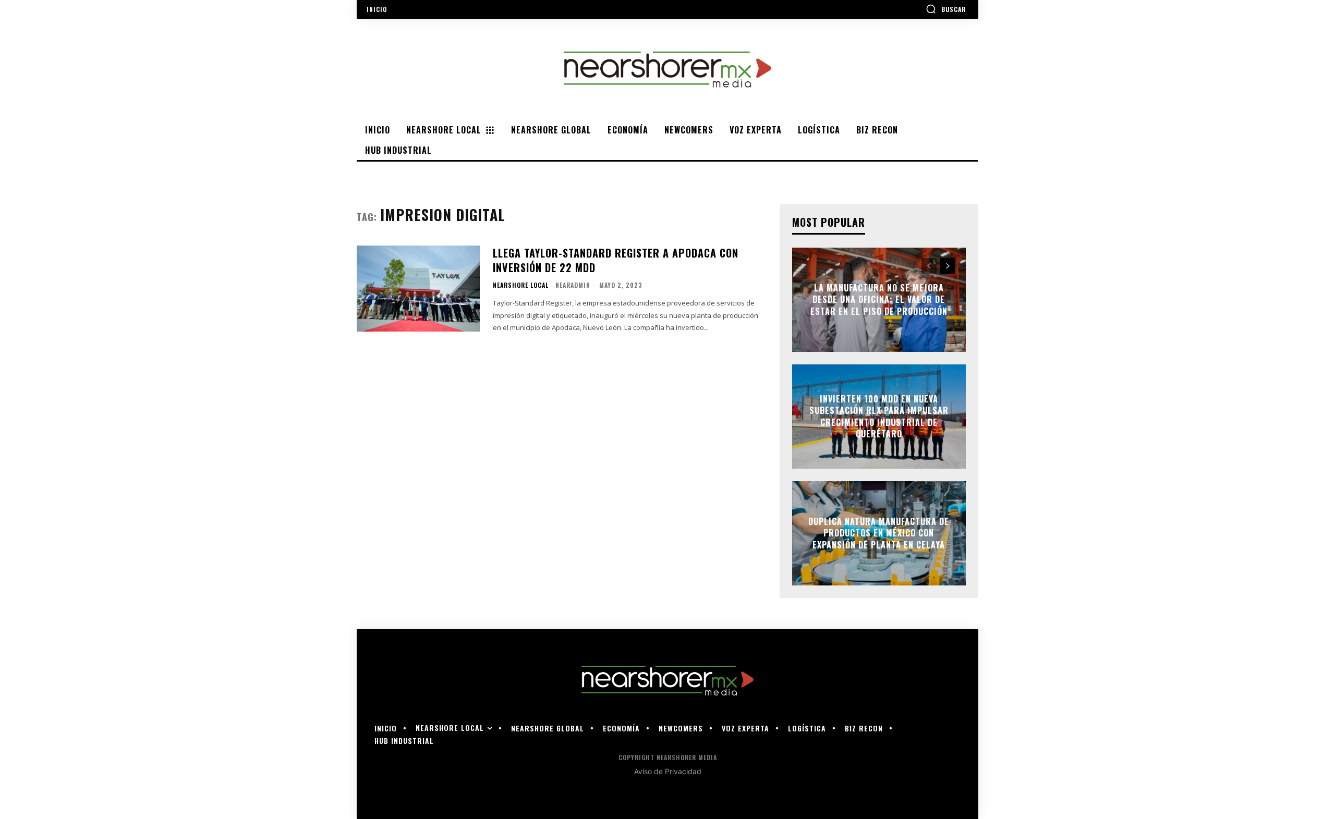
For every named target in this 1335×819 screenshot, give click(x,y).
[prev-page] (929, 266)
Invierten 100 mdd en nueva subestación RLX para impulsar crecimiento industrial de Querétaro (879, 416)
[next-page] (947, 266)
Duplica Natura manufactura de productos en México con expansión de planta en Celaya (878, 533)
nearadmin (572, 284)
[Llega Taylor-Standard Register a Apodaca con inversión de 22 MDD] (418, 289)
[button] (946, 9)
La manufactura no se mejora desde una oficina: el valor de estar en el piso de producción (879, 299)
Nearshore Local (521, 285)
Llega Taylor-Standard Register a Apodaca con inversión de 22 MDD (615, 260)
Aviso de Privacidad (667, 771)
